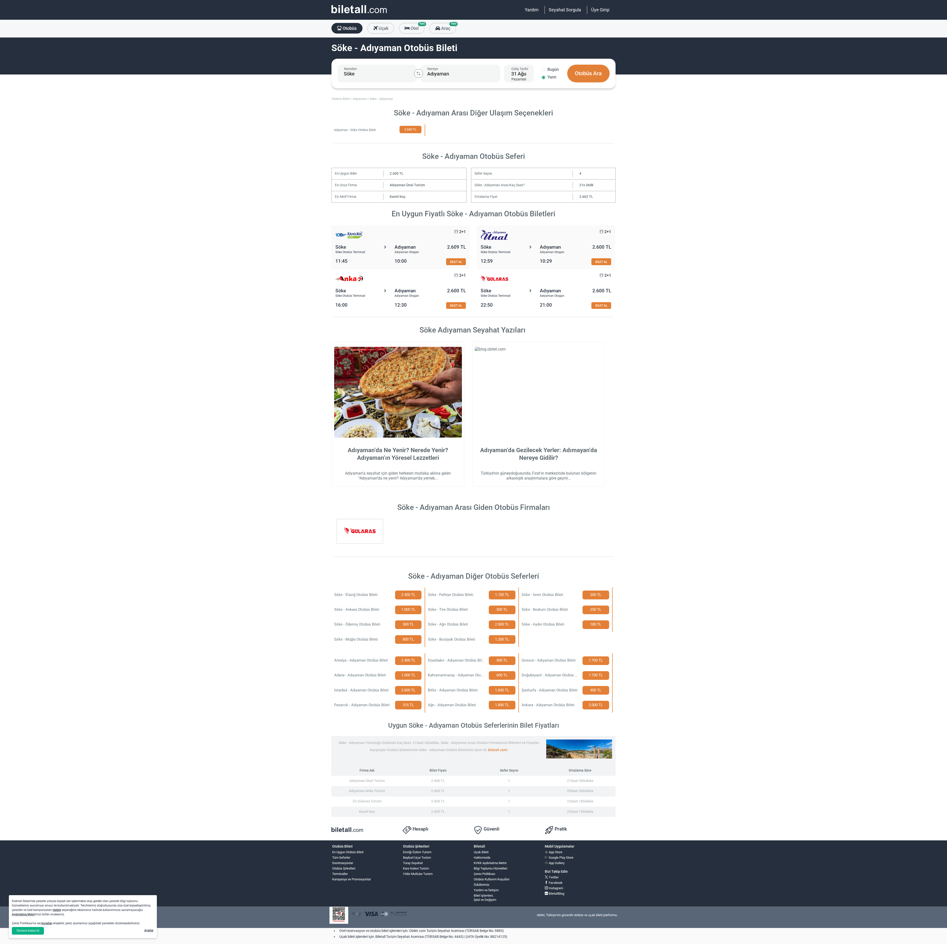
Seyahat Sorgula (565, 9)
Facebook (555, 883)
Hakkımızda (482, 857)
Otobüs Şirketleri (343, 868)
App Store (555, 852)
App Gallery (556, 863)
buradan (46, 923)
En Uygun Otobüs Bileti (348, 852)
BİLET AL (456, 262)
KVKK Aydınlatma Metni (490, 863)
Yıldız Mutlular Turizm (418, 874)
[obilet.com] (359, 13)
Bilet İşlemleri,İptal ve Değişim (485, 898)
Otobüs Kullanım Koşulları (492, 879)
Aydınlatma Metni (23, 914)
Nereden (350, 69)
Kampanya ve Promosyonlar (351, 879)
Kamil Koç (397, 197)
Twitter (553, 877)
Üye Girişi (600, 9)
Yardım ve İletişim (486, 890)
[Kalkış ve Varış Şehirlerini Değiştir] (418, 73)
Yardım (532, 9)
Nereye (432, 69)
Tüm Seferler (341, 857)
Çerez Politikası (484, 874)
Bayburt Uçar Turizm (417, 857)
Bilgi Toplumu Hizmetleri (490, 868)
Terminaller (340, 874)
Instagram (555, 888)
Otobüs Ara (588, 73)
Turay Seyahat (413, 863)
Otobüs (349, 28)
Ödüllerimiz (481, 885)
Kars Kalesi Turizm (416, 868)
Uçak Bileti (481, 852)
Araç (448, 27)
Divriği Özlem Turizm (417, 852)
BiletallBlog (556, 893)
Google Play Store (560, 857)
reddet (57, 910)
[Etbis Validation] (338, 915)
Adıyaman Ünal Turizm (407, 185)
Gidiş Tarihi (519, 69)
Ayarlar (148, 930)
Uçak (383, 28)
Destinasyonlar (342, 863)
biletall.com (497, 750)
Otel (417, 27)
